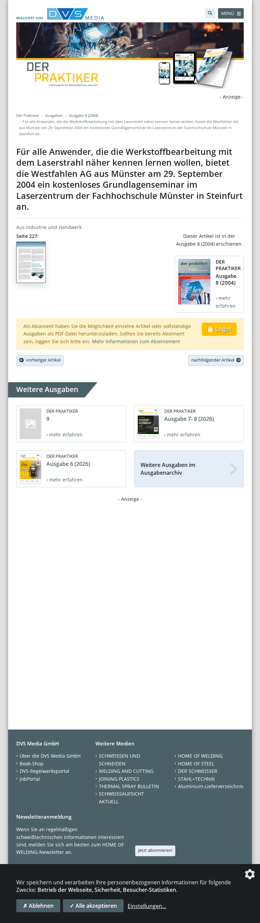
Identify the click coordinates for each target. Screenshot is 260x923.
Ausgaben (54, 115)
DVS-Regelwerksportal (44, 771)
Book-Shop (32, 763)
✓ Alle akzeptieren (93, 905)
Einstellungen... (147, 906)
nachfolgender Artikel (213, 360)
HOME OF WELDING (200, 756)
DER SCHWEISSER (197, 771)
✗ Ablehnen (38, 905)
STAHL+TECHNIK (196, 779)
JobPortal (30, 779)
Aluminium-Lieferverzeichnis (210, 786)
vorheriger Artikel (42, 360)
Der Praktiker (27, 115)
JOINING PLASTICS (119, 779)
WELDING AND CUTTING (126, 771)
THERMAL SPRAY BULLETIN (129, 786)
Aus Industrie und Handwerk (49, 227)
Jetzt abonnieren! (155, 850)
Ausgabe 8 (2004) (83, 115)
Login (222, 329)
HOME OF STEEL (196, 763)
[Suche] (210, 13)
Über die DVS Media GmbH (50, 756)
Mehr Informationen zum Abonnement (136, 341)
